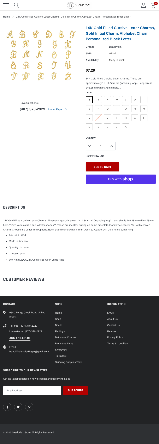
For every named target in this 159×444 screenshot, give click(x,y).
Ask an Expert (56, 109)
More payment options (121, 189)
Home (6, 16)
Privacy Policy (115, 337)
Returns (111, 331)
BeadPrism (115, 46)
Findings (60, 331)
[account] (143, 5)
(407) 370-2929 (32, 109)
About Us (112, 319)
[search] (16, 5)
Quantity (91, 137)
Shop (58, 319)
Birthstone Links (64, 343)
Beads (58, 325)
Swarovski (61, 349)
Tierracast (60, 355)
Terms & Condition (117, 343)
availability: (93, 60)
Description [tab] (14, 207)
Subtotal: (91, 156)
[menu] (6, 5)
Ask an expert (19, 338)
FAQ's (110, 312)
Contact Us (113, 325)
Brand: (90, 46)
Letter (90, 92)
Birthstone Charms (65, 337)
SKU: (89, 53)
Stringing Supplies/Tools (68, 362)
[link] (7, 407)
